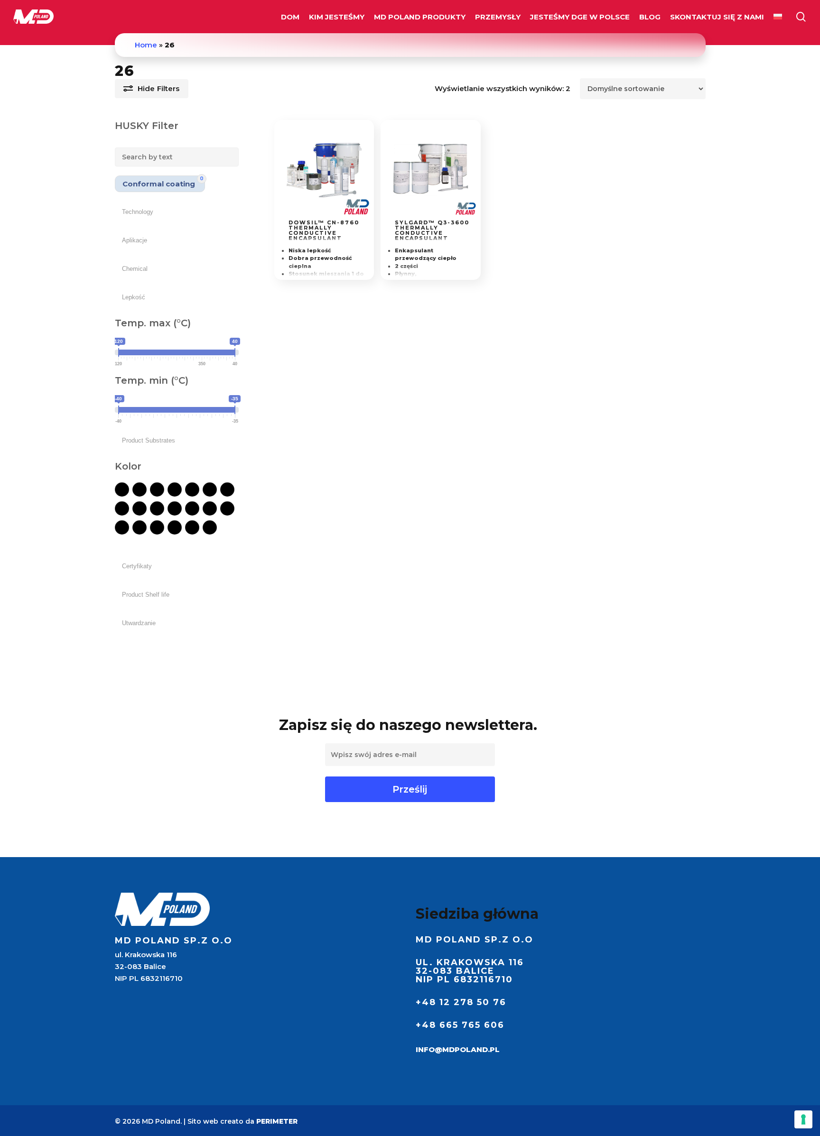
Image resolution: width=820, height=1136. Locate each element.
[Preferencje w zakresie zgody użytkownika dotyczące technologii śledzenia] (803, 1119)
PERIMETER (277, 1121)
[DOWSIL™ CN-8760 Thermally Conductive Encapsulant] (324, 170)
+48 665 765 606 (460, 1025)
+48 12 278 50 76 (461, 1002)
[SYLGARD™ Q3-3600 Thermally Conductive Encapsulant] (431, 170)
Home (146, 44)
